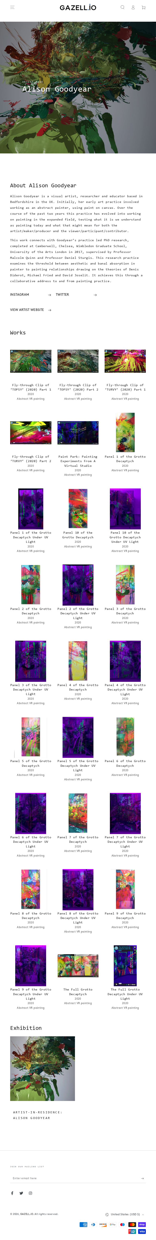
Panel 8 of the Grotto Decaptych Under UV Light (78, 918)
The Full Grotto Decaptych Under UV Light (125, 994)
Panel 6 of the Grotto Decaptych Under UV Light (30, 842)
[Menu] (12, 7)
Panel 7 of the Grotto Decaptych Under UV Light (125, 842)
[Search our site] (122, 7)
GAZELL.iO (26, 1214)
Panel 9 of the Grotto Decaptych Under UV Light (30, 994)
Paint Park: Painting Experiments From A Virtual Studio (78, 461)
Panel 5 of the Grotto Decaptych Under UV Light (78, 766)
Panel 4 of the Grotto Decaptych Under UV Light (125, 690)
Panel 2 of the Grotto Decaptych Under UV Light (78, 613)
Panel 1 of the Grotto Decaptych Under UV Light (30, 537)
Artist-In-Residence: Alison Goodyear (38, 1115)
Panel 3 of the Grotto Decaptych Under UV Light (30, 690)
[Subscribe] (143, 1178)
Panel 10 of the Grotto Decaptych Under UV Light (125, 537)
